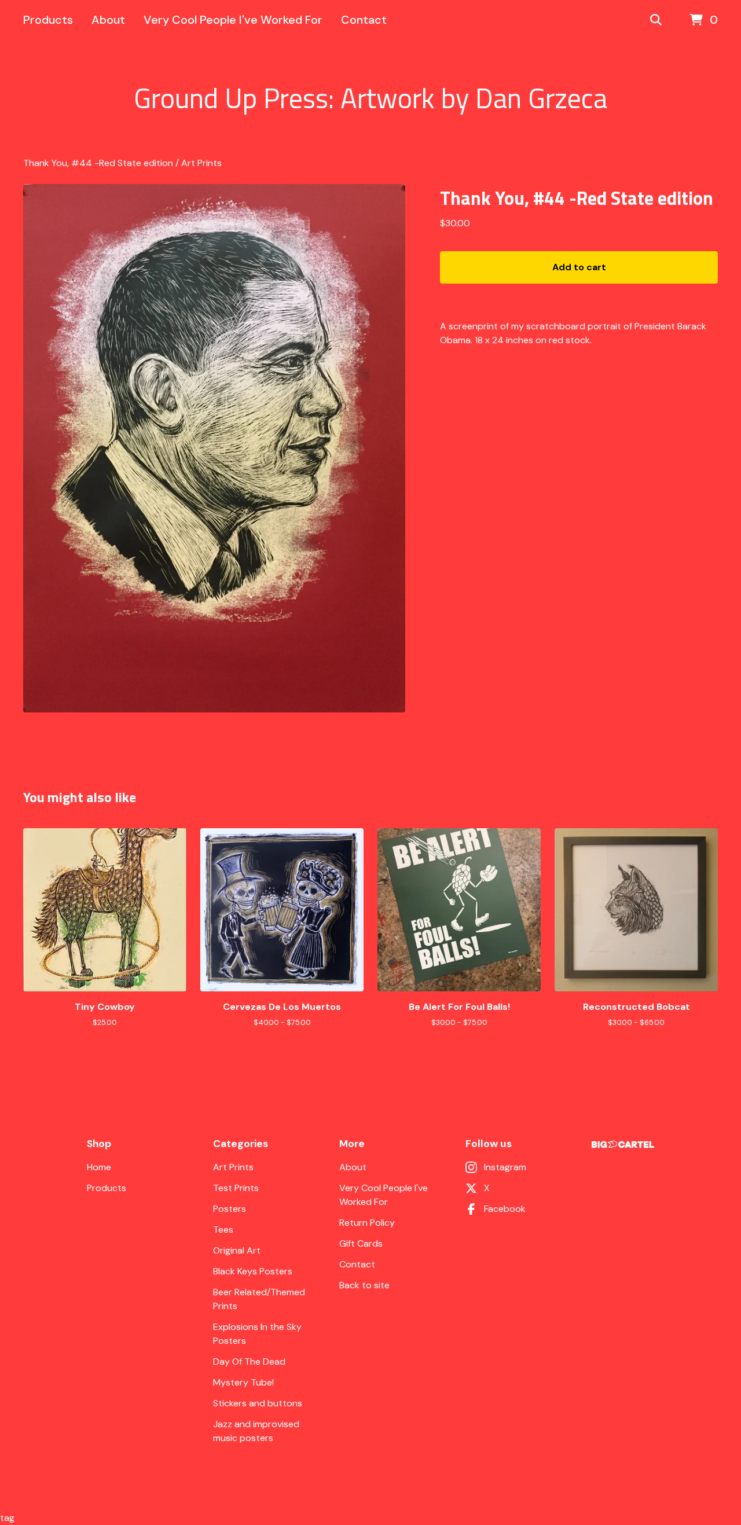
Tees (223, 1229)
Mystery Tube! (243, 1382)
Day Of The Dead (249, 1361)
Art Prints (201, 163)
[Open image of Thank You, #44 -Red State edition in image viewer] (214, 448)
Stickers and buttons (257, 1403)
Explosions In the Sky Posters (257, 1334)
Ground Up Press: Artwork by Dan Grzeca (370, 98)
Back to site (364, 1285)
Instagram (505, 1167)
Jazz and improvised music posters (256, 1431)
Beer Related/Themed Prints (259, 1299)
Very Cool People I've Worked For (233, 19)
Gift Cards (361, 1243)
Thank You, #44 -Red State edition (98, 163)
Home (99, 1167)
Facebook (505, 1209)
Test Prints (236, 1188)
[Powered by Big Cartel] (623, 1144)
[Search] (655, 20)
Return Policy (367, 1223)
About (108, 19)
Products (48, 19)
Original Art (237, 1250)
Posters (229, 1209)
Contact (364, 19)
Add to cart (579, 267)
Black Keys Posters (252, 1271)
